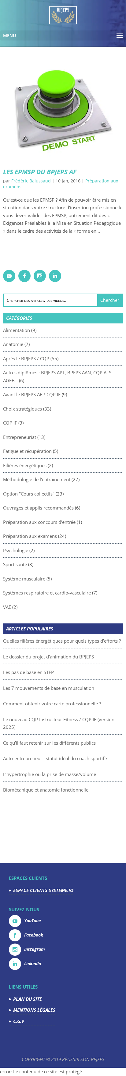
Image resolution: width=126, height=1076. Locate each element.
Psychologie (15, 550)
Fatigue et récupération (27, 451)
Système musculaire (24, 579)
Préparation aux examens (30, 536)
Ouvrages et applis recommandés (38, 508)
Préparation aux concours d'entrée (39, 522)
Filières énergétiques (24, 465)
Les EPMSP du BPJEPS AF (39, 172)
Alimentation (16, 330)
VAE (7, 607)
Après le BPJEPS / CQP (26, 358)
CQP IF (10, 423)
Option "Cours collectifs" (28, 494)
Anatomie (13, 344)
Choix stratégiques (22, 409)
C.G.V (18, 1021)
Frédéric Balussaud (31, 181)
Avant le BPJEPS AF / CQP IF (32, 394)
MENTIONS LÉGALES (34, 1010)
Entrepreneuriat (19, 437)
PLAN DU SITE (27, 999)
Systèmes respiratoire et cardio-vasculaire (47, 593)
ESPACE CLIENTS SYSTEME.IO (43, 890)
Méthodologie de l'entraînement (36, 479)
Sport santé (15, 564)
